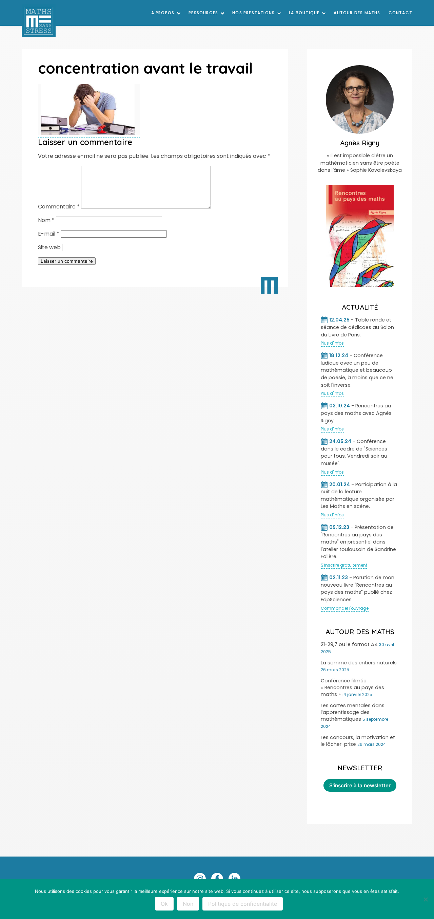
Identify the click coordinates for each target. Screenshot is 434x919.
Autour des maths (357, 13)
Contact (400, 13)
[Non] (425, 899)
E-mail (48, 234)
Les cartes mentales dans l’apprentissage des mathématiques (352, 712)
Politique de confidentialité (242, 903)
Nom (46, 220)
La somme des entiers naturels (359, 662)
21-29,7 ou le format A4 (349, 644)
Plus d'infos (332, 343)
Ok (164, 903)
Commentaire (59, 206)
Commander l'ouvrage (345, 608)
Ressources (203, 13)
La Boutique (304, 13)
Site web (49, 247)
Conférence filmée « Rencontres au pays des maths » (352, 687)
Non (188, 903)
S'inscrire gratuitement (344, 565)
